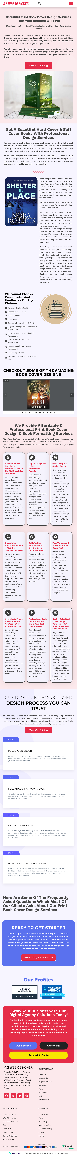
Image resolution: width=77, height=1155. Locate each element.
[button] (71, 4)
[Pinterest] (26, 1095)
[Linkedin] (13, 1095)
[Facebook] (6, 1095)
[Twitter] (19, 1095)
